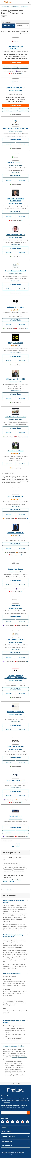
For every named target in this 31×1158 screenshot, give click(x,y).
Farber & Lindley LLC (15, 162)
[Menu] (2, 2)
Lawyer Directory (5, 6)
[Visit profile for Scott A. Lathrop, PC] (15, 82)
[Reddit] (22, 1121)
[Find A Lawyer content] (28, 1131)
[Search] (28, 2)
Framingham (18, 880)
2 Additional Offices (16, 787)
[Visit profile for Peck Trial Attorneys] (15, 740)
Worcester (5, 880)
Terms (2, 1154)
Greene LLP (15, 605)
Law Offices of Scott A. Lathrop (15, 128)
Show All (3, 890)
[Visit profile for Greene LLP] (15, 599)
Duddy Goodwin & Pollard (15, 271)
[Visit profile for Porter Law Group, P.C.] (15, 706)
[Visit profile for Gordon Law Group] (15, 563)
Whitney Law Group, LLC (15, 379)
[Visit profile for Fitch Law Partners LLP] (15, 775)
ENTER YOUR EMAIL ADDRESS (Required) (11, 1110)
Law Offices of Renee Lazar (15, 417)
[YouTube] (7, 1121)
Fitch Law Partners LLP (16, 780)
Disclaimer (15, 1154)
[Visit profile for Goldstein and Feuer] (15, 445)
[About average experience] (21, 73)
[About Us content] (28, 1127)
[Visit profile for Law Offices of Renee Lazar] (15, 411)
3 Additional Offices (16, 281)
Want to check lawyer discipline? (13, 1046)
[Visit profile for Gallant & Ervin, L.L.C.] (15, 301)
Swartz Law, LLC (15, 816)
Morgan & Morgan (15, 343)
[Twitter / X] (12, 1121)
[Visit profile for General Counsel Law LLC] (15, 229)
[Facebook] (2, 1121)
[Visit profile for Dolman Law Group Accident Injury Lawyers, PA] (15, 670)
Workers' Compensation (20, 867)
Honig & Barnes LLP (15, 496)
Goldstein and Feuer (16, 451)
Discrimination (7, 871)
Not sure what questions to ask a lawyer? (14, 1021)
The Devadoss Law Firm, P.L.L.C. (15, 47)
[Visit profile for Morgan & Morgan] (15, 337)
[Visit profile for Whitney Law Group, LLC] (15, 373)
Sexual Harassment (19, 871)
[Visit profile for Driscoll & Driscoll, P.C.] (15, 527)
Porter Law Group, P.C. (15, 712)
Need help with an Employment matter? (13, 901)
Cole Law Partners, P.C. (15, 639)
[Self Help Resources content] (28, 1136)
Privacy (8, 1154)
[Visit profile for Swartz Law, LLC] (15, 810)
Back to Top (16, 1083)
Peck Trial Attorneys (15, 746)
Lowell (11, 880)
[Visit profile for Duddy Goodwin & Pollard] (15, 265)
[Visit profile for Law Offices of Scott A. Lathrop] (15, 122)
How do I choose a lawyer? (11, 973)
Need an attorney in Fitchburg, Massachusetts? (13, 936)
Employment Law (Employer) (11, 863)
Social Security (7, 867)
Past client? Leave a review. (15, 90)
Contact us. (7, 1102)
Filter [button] (4, 16)
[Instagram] (17, 1121)
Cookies (22, 1154)
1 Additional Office (15, 172)
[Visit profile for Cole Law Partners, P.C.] (15, 634)
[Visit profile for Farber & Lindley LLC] (15, 156)
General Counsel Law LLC (15, 234)
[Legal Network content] (28, 1145)
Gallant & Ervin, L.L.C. (15, 307)
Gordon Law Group (15, 569)
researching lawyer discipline (19, 1057)
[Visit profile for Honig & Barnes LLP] (15, 491)
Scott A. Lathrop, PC (14, 87)
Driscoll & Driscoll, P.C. (15, 532)
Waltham (5, 881)
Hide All (9, 890)
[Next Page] (17, 845)
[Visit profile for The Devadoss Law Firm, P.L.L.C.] (15, 41)
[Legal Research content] (28, 1141)
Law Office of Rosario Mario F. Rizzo (15, 199)
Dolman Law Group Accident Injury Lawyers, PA (16, 676)
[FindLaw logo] (8, 2)
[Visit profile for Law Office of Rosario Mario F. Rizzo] (15, 193)
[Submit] (28, 1112)
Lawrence (11, 881)
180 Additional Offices (16, 352)
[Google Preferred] (27, 1121)
